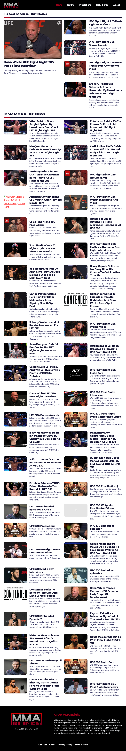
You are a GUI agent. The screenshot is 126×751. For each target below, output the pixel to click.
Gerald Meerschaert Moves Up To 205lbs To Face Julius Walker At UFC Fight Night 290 (104, 548)
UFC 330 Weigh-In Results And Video (102, 507)
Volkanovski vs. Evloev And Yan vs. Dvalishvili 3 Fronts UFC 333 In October (44, 371)
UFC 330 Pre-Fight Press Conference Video (44, 551)
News (59, 4)
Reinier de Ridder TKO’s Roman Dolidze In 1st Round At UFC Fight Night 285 (105, 126)
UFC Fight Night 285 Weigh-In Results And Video (104, 199)
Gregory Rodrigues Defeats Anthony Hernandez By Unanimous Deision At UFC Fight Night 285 (105, 90)
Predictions (85, 4)
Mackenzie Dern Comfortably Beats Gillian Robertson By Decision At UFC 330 (103, 437)
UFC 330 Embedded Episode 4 (102, 527)
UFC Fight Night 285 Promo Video (103, 325)
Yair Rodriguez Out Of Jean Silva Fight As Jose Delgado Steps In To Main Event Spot (44, 273)
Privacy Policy (65, 745)
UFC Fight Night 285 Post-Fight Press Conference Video (105, 65)
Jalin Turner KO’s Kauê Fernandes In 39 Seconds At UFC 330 (45, 462)
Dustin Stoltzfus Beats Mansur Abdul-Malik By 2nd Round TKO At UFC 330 (105, 462)
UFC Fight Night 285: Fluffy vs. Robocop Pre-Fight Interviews (105, 247)
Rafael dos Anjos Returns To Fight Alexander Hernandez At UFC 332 (105, 223)
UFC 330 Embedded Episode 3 (102, 572)
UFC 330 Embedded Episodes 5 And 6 (41, 508)
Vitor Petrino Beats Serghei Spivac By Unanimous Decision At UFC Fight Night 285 (44, 126)
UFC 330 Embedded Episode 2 (41, 618)
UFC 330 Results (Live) (104, 486)
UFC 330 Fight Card (102, 662)
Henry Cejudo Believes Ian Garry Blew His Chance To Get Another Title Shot (105, 271)
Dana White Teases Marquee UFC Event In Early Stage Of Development (104, 593)
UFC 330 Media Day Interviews (41, 571)
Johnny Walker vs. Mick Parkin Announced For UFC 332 (44, 325)
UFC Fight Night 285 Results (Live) (103, 176)
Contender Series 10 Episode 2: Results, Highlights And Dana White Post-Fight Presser (103, 300)
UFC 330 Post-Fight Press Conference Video (105, 415)
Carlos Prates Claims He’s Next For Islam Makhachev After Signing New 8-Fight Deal (42, 300)
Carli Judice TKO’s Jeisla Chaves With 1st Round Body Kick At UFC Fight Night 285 (105, 151)
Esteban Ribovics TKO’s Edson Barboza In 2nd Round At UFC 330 (44, 486)
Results (70, 4)
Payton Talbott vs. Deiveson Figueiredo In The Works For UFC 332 (105, 616)
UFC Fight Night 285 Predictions (42, 223)
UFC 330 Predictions (42, 526)
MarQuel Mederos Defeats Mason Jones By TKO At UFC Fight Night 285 (45, 151)
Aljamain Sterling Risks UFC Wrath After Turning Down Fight (45, 199)
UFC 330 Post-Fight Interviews (102, 394)
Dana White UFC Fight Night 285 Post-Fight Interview (29, 64)
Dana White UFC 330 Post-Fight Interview (42, 395)
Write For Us (81, 745)
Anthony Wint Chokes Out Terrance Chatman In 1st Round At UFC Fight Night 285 (44, 176)
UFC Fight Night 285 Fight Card (103, 371)
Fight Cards (102, 4)
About (116, 4)
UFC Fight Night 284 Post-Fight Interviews (104, 685)
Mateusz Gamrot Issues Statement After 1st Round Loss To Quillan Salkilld (44, 640)
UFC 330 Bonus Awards (44, 415)
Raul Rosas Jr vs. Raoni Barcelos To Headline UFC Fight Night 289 (105, 349)
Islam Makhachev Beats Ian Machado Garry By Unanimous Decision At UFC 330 (44, 437)
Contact (42, 745)
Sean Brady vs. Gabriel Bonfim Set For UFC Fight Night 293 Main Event (43, 349)
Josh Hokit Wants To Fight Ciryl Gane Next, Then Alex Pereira (43, 248)
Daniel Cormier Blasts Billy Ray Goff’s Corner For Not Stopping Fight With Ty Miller (44, 684)
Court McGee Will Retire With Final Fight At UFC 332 (105, 640)
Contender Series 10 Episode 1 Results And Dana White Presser (43, 592)
